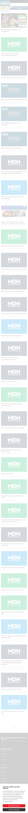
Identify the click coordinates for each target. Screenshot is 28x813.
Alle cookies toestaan (14, 806)
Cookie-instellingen (14, 809)
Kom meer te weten (7, 801)
